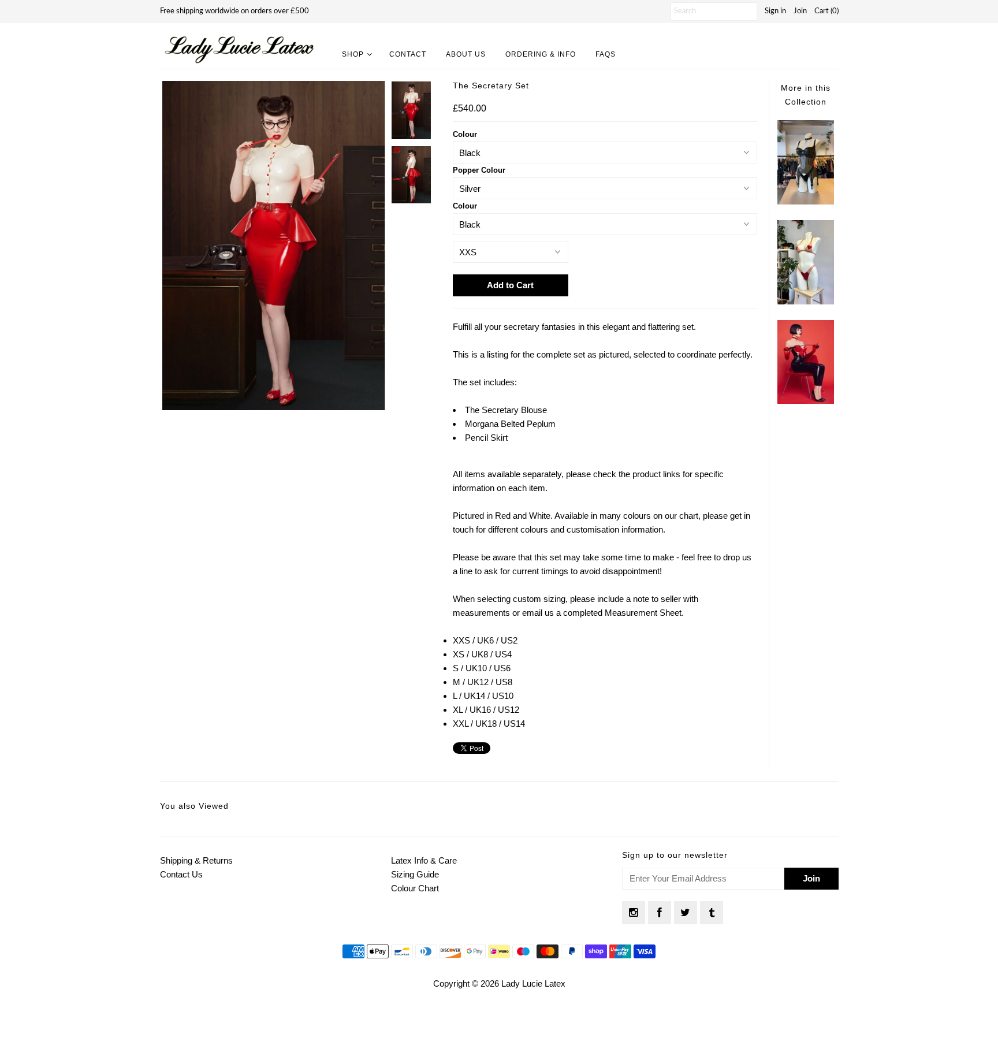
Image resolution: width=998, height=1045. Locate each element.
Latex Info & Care (424, 860)
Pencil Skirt (486, 437)
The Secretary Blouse (506, 410)
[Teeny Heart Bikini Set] (805, 301)
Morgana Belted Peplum (510, 424)
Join (800, 11)
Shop (353, 54)
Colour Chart (415, 888)
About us (466, 54)
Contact (407, 54)
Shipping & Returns (196, 860)
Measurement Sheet (643, 613)
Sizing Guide (415, 874)
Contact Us (181, 874)
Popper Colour (479, 170)
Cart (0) (826, 11)
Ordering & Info (540, 54)
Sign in (775, 11)
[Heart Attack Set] (805, 401)
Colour (465, 134)
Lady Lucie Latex (533, 983)
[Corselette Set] (805, 201)
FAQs (605, 54)
